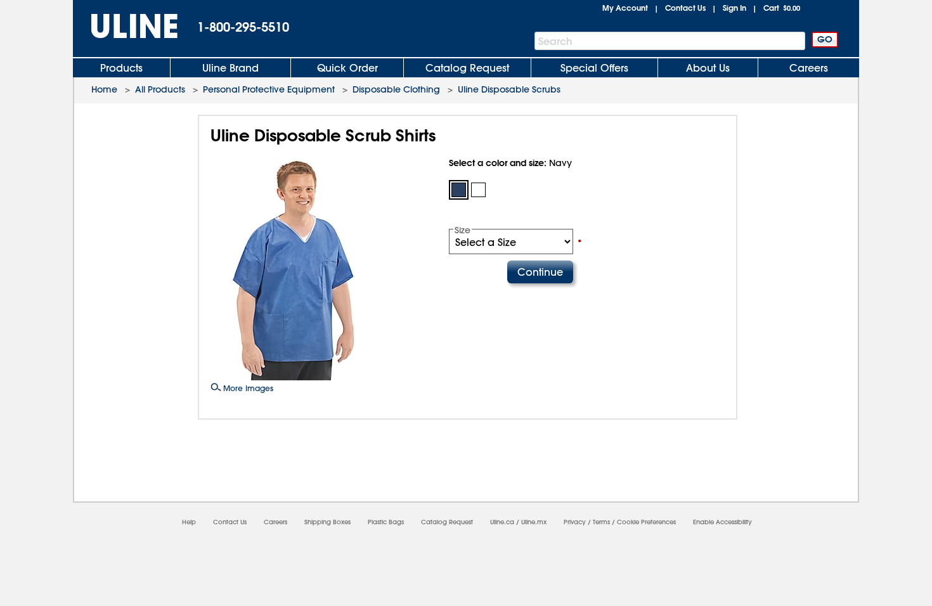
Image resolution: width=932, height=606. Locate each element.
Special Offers (594, 67)
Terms (601, 522)
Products (121, 67)
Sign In (734, 8)
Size (462, 230)
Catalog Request (467, 67)
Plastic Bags (386, 522)
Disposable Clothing (396, 89)
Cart (781, 8)
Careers (808, 67)
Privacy (575, 522)
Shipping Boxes (327, 522)
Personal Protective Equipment (269, 89)
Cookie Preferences (646, 522)
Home (104, 89)
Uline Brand (230, 67)
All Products (160, 89)
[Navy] (459, 190)
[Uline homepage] (125, 26)
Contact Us (685, 8)
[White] (478, 190)
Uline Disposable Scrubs (509, 89)
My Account (625, 8)
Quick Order (347, 67)
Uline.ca (502, 522)
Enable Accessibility (722, 522)
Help (189, 522)
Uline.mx (534, 522)
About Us (708, 67)
